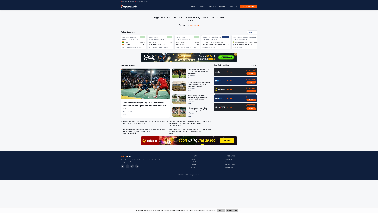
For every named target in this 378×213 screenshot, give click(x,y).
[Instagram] (132, 166)
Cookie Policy (229, 167)
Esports (232, 6)
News (124, 114)
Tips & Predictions (247, 6)
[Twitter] (127, 166)
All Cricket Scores (128, 2)
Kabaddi (222, 6)
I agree (221, 210)
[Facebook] (122, 166)
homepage (194, 25)
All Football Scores (142, 2)
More (254, 65)
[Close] (241, 210)
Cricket (201, 6)
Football (211, 6)
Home (193, 6)
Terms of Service (231, 162)
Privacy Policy (230, 164)
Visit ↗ (251, 73)
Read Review (251, 70)
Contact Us (229, 159)
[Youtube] (137, 166)
